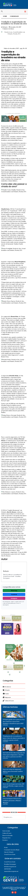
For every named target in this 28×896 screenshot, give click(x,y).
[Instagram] (15, 892)
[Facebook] (12, 892)
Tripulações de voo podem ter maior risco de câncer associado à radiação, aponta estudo (14, 738)
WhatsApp (14, 590)
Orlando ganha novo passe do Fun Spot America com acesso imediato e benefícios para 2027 (14, 721)
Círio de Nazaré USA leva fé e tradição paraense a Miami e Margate (12, 800)
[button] (25, 11)
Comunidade (14, 16)
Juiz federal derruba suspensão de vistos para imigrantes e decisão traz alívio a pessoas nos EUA (14, 755)
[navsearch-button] (2, 11)
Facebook (14, 594)
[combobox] (14, 817)
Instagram (14, 598)
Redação (6, 571)
